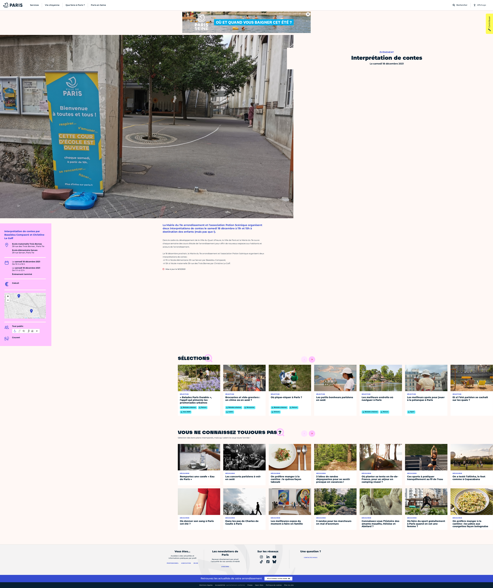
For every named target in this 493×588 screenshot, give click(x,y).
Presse (250, 585)
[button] (31, 311)
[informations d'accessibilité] (26, 331)
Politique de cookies (274, 585)
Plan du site (289, 585)
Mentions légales (206, 585)
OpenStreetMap (36, 318)
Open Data (259, 585)
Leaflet (25, 318)
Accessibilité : (230, 585)
